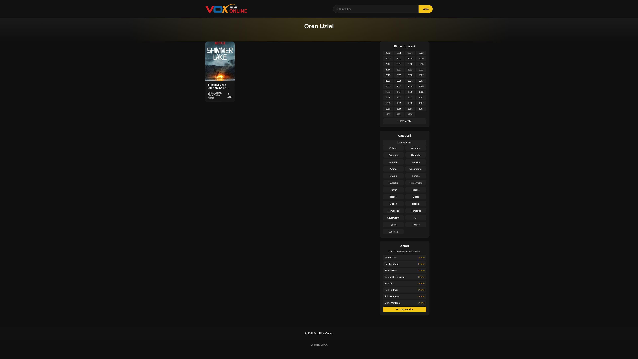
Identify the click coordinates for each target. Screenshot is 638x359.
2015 (421, 64)
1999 (421, 86)
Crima (393, 169)
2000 (410, 86)
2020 (410, 58)
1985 (399, 109)
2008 (410, 75)
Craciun (416, 162)
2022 (388, 58)
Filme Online (404, 142)
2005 (399, 81)
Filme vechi (404, 121)
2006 (388, 81)
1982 (388, 114)
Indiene (416, 189)
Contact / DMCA (319, 344)
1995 (421, 92)
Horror (393, 189)
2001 (399, 86)
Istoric (393, 196)
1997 (399, 92)
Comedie (393, 162)
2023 (421, 53)
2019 (421, 58)
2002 (388, 86)
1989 (399, 103)
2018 (388, 64)
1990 (388, 103)
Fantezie (393, 182)
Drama (393, 176)
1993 (399, 97)
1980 (410, 114)
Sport (393, 224)
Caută (425, 9)
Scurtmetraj (393, 217)
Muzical (393, 203)
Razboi (416, 203)
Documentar (415, 169)
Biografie (416, 155)
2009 (399, 75)
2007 (421, 75)
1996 (410, 92)
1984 (410, 109)
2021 (399, 58)
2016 (410, 64)
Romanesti (393, 210)
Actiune (393, 148)
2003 (421, 81)
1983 (421, 109)
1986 (388, 109)
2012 (410, 69)
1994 (388, 97)
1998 (388, 92)
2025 (399, 53)
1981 (399, 114)
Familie (416, 176)
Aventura (393, 155)
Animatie (415, 148)
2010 (388, 75)
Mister (416, 196)
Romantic (416, 210)
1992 (410, 97)
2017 (399, 64)
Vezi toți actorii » (404, 309)
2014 (388, 69)
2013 (399, 69)
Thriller (416, 224)
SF (415, 217)
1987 (421, 103)
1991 (421, 97)
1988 (410, 103)
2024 (410, 53)
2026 (388, 53)
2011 (421, 69)
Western (393, 231)
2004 (410, 81)
